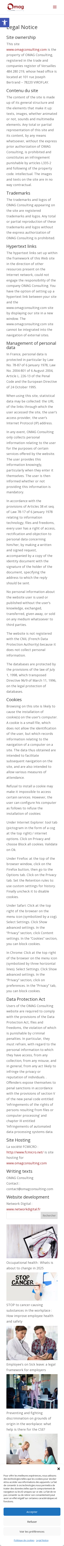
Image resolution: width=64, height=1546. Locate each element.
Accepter (32, 1512)
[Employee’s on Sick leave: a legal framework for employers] (32, 1344)
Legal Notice (42, 1540)
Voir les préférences (32, 1531)
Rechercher (49, 1215)
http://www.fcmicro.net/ (25, 1152)
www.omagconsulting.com (26, 49)
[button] (4, 22)
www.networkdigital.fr (23, 1209)
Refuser (32, 1521)
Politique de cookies (24, 1540)
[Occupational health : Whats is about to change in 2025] (32, 1242)
